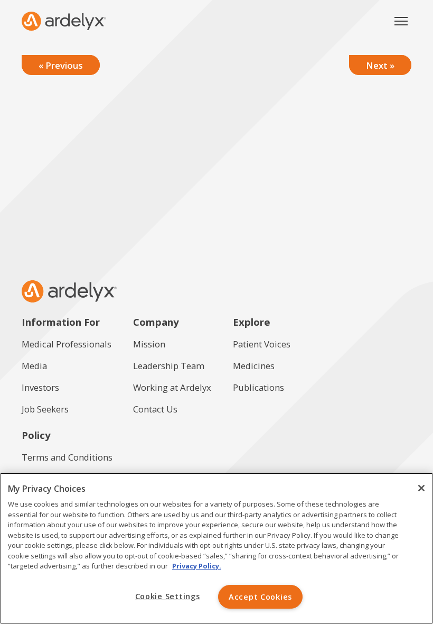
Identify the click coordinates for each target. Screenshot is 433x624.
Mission (149, 344)
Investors (40, 387)
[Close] (421, 488)
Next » (380, 65)
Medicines (254, 366)
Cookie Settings (167, 596)
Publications (258, 387)
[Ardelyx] (64, 21)
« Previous (61, 65)
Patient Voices (261, 344)
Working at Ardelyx (172, 387)
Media (34, 366)
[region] (216, 548)
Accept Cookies (260, 597)
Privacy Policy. (196, 566)
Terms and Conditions (67, 457)
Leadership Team (168, 366)
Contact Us (155, 409)
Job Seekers (45, 409)
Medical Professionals (66, 344)
